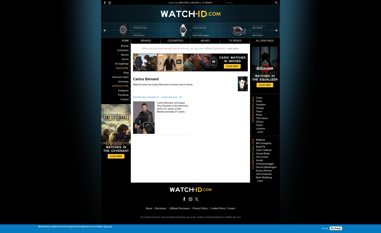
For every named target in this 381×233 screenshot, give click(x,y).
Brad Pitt (260, 146)
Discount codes (120, 77)
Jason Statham (264, 150)
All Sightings (122, 63)
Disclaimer (160, 208)
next (277, 30)
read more (233, 48)
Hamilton (261, 104)
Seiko (259, 101)
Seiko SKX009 (257, 28)
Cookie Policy (218, 208)
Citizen (259, 121)
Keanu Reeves (264, 170)
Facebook (123, 95)
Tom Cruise (262, 157)
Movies (205, 40)
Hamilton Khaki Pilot (199, 28)
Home (125, 40)
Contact (124, 99)
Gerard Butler (263, 153)
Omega (260, 108)
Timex (259, 111)
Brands (146, 40)
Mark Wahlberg (264, 177)
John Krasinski (264, 174)
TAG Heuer (262, 118)
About (149, 208)
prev (104, 30)
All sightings (265, 40)
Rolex (259, 115)
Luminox (260, 128)
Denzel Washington (266, 167)
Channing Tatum (139, 35)
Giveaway (123, 81)
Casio (259, 98)
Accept (325, 228)
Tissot (259, 125)
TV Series (235, 40)
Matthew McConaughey (201, 35)
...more (259, 132)
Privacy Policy (200, 208)
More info (108, 226)
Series (125, 59)
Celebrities (176, 40)
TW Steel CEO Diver (140, 28)
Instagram (123, 90)
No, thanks (336, 228)
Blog (126, 72)
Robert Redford (257, 35)
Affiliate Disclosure (180, 208)
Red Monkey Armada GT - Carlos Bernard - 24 (157, 97)
